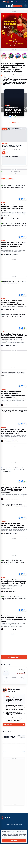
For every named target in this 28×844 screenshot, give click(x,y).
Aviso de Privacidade (16, 837)
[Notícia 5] (15, 122)
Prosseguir (14, 840)
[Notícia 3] (13, 122)
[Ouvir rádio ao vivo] (8, 1)
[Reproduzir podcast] (3, 152)
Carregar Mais (13, 657)
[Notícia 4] (14, 122)
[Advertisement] (14, 268)
